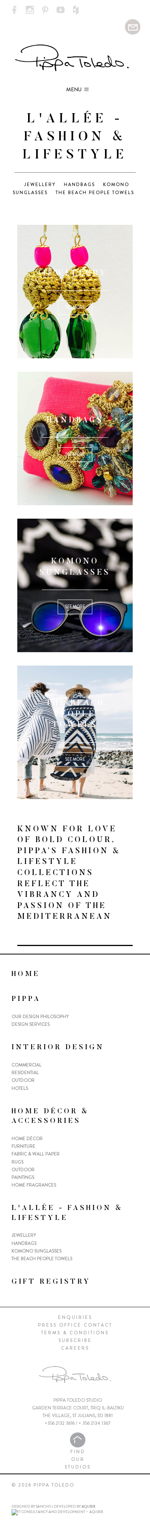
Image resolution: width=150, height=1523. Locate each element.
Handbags (79, 184)
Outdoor (23, 1080)
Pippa (26, 999)
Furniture (23, 1146)
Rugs (17, 1162)
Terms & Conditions (75, 1332)
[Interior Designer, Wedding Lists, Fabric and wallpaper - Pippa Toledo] (75, 58)
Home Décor (27, 1138)
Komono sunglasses (37, 1251)
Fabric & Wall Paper (36, 1153)
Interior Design (58, 1047)
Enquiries (75, 1317)
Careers (75, 1348)
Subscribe (75, 1340)
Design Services (31, 1024)
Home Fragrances (34, 1185)
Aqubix (88, 1506)
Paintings (23, 1177)
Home (26, 974)
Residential (25, 1072)
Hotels (20, 1088)
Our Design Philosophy (40, 1016)
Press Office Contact (75, 1325)
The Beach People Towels (95, 192)
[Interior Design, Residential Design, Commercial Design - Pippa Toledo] (132, 26)
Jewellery (40, 184)
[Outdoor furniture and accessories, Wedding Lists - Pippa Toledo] (14, 10)
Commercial (27, 1064)
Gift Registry (51, 1282)
